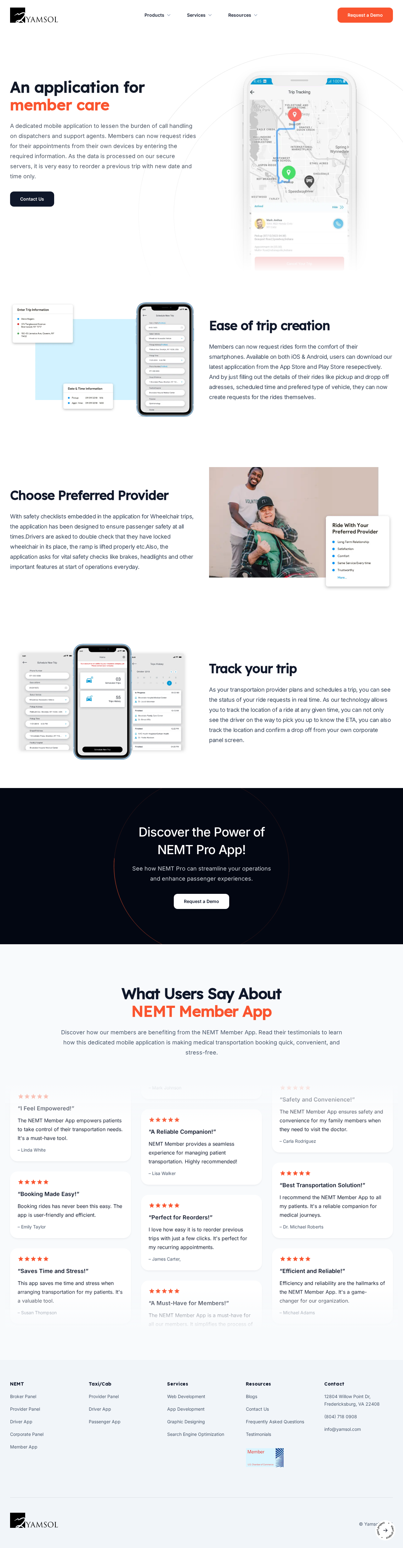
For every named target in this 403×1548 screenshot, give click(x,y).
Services (196, 15)
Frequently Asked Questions (275, 1421)
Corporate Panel (26, 1434)
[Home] (34, 1520)
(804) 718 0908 (340, 1416)
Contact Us (32, 199)
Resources (239, 15)
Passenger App (105, 1421)
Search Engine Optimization (195, 1434)
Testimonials (258, 1434)
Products (154, 15)
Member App (23, 1446)
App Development (186, 1409)
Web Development (186, 1396)
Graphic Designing (186, 1421)
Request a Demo (365, 15)
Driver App (21, 1421)
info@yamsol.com (342, 1429)
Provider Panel (25, 1409)
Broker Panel (23, 1396)
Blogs (251, 1396)
